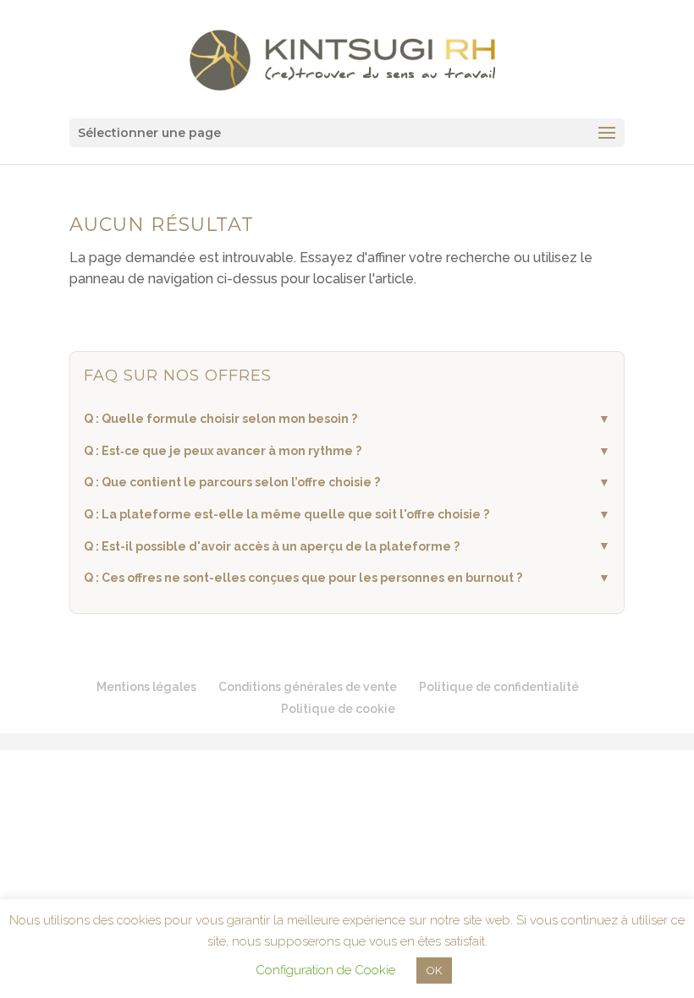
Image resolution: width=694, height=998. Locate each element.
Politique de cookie (338, 709)
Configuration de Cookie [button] (325, 970)
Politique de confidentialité (499, 687)
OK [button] (434, 970)
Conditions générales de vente (307, 687)
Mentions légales (146, 687)
